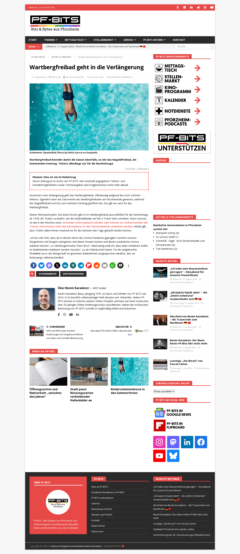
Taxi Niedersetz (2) (166, 248)
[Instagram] (205, 7)
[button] (33, 265)
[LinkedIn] (191, 7)
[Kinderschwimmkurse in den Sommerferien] (130, 371)
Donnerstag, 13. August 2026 (186, 303)
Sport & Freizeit (95, 77)
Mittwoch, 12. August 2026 (185, 327)
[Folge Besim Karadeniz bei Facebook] (59, 314)
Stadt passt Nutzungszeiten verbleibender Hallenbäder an (81, 394)
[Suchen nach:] (192, 46)
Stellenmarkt (103, 39)
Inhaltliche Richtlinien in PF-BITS (107, 492)
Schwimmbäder (48, 273)
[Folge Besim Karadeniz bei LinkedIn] (76, 314)
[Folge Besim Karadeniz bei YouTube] (70, 314)
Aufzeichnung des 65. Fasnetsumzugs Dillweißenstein (181, 534)
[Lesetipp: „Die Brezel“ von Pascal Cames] (160, 364)
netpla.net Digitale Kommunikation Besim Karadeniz (76, 546)
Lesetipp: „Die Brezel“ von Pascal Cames (186, 362)
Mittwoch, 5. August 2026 (184, 347)
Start (33, 39)
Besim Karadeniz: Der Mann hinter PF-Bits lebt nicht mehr (188, 342)
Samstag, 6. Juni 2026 (182, 368)
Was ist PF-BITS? (99, 486)
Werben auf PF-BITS (101, 514)
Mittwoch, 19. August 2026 (185, 279)
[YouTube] (212, 7)
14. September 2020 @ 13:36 (46, 77)
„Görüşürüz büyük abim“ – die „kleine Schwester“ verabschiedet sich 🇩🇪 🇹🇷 (188, 295)
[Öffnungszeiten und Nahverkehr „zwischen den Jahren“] (48, 371)
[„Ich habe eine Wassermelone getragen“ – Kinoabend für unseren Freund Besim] (160, 272)
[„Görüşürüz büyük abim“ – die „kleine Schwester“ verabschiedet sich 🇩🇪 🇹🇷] (160, 296)
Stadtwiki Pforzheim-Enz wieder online (173, 529)
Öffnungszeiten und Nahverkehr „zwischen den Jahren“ (45, 393)
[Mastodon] (184, 7)
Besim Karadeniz (75, 77)
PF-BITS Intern (153, 39)
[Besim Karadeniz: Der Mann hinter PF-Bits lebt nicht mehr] (160, 344)
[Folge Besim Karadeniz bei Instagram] (63, 314)
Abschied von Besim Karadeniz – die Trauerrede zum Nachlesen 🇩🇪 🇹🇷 (189, 319)
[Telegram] (198, 7)
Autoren (95, 503)
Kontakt (179, 39)
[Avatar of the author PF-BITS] (58, 510)
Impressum (97, 531)
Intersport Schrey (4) (167, 233)
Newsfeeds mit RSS (101, 509)
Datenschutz (98, 525)
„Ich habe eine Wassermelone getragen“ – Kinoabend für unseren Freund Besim (189, 272)
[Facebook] (177, 7)
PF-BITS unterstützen (102, 497)
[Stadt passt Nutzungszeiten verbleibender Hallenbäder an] (89, 371)
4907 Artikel (99, 288)
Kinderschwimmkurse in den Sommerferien (128, 391)
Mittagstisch (74, 39)
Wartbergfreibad (73, 273)
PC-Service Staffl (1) (167, 237)
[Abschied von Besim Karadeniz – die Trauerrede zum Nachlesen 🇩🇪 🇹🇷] (160, 320)
